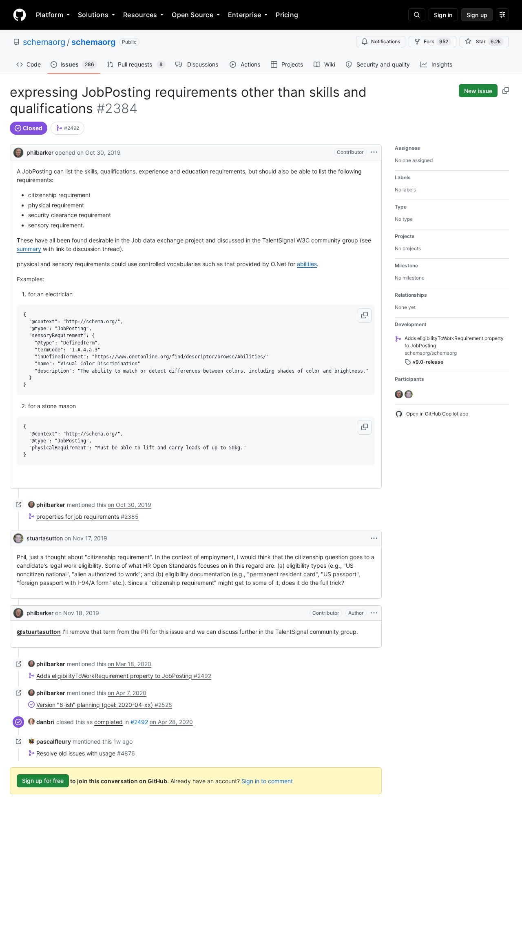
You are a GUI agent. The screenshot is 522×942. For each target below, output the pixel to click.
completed (108, 721)
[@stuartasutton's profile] (18, 538)
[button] (365, 315)
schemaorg (44, 42)
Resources (140, 15)
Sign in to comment (267, 780)
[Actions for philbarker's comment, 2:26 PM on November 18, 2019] (374, 613)
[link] (67, 128)
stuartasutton (45, 538)
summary (29, 248)
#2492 (139, 721)
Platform (49, 15)
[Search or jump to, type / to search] (416, 14)
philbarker (40, 152)
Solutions (93, 15)
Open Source (192, 15)
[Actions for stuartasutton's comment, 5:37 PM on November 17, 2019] (374, 538)
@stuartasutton (39, 631)
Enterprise (244, 15)
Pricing (287, 15)
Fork (436, 41)
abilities (307, 263)
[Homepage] (19, 14)
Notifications (385, 41)
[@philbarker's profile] (18, 151)
